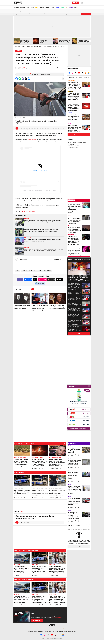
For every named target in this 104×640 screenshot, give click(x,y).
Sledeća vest (57, 259)
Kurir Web (22, 67)
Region (23, 46)
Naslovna (17, 46)
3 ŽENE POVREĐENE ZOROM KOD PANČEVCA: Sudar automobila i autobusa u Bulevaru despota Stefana (27, 14)
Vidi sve (79, 333)
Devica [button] (85, 529)
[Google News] (88, 73)
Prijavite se (38, 620)
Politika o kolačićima (49, 631)
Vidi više (79, 546)
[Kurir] (18, 3)
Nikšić (17, 270)
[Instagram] (72, 73)
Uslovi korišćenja (72, 631)
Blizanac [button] (75, 529)
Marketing (30, 631)
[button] (60, 68)
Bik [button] (71, 529)
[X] (75, 73)
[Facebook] (69, 73)
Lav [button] (81, 529)
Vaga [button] (88, 529)
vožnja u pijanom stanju (28, 270)
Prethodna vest (23, 259)
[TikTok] (82, 73)
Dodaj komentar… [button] (25, 522)
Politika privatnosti (63, 631)
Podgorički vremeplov (27, 211)
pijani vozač (31, 139)
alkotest (39, 270)
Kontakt (35, 631)
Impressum (40, 631)
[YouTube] (79, 73)
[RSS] (85, 73)
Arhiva (56, 631)
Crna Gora (29, 46)
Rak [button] (79, 529)
